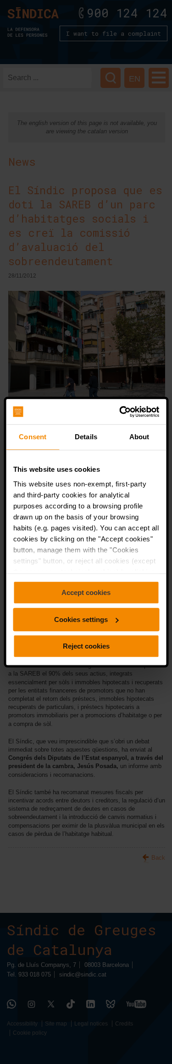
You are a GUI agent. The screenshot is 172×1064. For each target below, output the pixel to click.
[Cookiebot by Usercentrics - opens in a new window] (121, 412)
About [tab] (139, 437)
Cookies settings (81, 619)
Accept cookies (86, 592)
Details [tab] (86, 437)
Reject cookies (86, 646)
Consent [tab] (32, 437)
